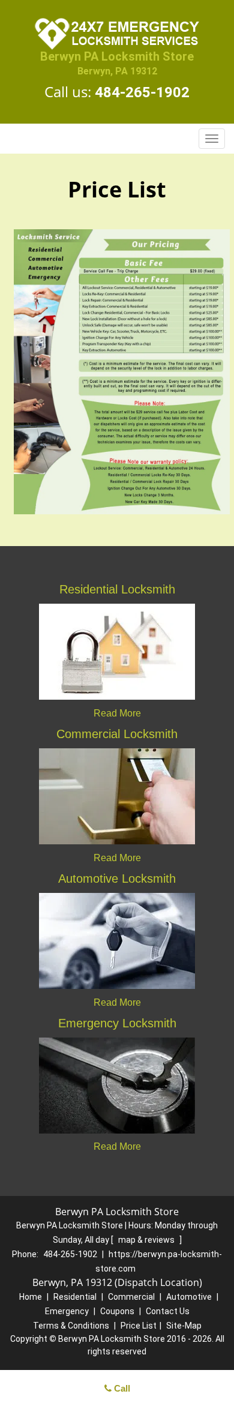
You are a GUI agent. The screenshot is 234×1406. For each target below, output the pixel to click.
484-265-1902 (142, 92)
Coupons (117, 1311)
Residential (75, 1297)
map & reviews (147, 1240)
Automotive (189, 1297)
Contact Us (168, 1311)
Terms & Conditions (71, 1325)
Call (121, 1388)
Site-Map (184, 1325)
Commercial (131, 1297)
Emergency (67, 1311)
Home (30, 1297)
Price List (139, 1325)
